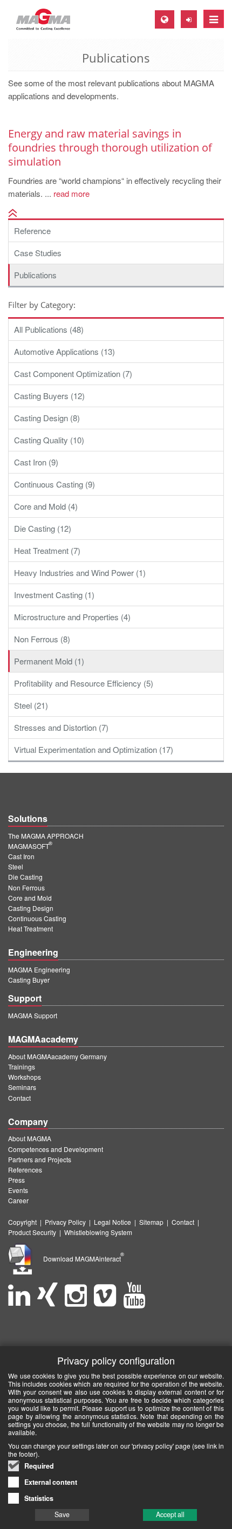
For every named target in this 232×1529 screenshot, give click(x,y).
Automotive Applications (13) (64, 351)
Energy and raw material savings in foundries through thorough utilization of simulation (110, 147)
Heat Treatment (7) (47, 550)
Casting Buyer (29, 979)
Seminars (22, 1087)
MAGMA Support (32, 1015)
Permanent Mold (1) (49, 661)
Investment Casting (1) (54, 594)
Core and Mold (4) (46, 506)
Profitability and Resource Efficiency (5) (83, 683)
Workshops (24, 1076)
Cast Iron (21, 856)
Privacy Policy (65, 1221)
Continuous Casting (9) (54, 484)
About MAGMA (29, 1138)
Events (18, 1190)
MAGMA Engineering (39, 969)
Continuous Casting (37, 918)
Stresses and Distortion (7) (61, 727)
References (25, 1169)
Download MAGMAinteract (83, 1258)
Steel (15, 866)
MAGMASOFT (30, 846)
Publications (35, 274)
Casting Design (30, 908)
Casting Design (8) (47, 417)
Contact (19, 1097)
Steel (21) (31, 705)
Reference (32, 230)
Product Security (32, 1232)
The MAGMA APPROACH (46, 835)
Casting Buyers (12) (49, 395)
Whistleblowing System (98, 1232)
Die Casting (25, 876)
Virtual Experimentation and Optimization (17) (93, 749)
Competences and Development (55, 1149)
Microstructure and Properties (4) (72, 616)
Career (18, 1200)
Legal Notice (112, 1221)
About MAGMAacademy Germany (57, 1056)
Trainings (21, 1066)
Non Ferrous (26, 887)
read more (70, 193)
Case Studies (38, 252)
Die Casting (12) (42, 528)
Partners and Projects (39, 1159)
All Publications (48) (49, 329)
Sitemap (151, 1221)
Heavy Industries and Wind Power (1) (80, 572)
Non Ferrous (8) (42, 638)
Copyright (22, 1221)
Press (16, 1179)
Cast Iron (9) (36, 462)
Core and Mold (30, 897)
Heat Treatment (30, 928)
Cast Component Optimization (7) (73, 373)
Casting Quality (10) (49, 439)
